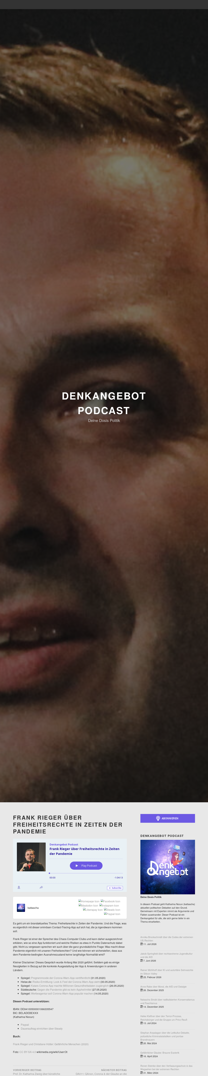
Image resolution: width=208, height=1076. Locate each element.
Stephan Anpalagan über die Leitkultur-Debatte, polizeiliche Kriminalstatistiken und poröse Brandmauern (165, 1036)
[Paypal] (111, 914)
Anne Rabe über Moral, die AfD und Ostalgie (163, 986)
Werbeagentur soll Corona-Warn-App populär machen (62, 993)
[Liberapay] (92, 910)
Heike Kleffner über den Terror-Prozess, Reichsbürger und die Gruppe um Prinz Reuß (163, 1017)
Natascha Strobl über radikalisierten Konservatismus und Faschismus (167, 1001)
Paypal (25, 1024)
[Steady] (111, 910)
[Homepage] (88, 901)
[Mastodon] (87, 906)
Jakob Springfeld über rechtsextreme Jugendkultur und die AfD (166, 955)
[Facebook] (109, 901)
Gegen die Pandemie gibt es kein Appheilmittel (64, 989)
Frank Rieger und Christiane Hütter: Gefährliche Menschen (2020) (51, 1044)
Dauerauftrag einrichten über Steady (42, 1028)
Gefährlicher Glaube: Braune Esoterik (159, 1052)
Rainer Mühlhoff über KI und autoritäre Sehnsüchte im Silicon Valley (166, 971)
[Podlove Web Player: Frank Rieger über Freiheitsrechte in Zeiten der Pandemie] (70, 865)
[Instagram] (108, 906)
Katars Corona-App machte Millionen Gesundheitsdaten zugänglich (70, 986)
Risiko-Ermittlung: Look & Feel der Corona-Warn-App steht (66, 982)
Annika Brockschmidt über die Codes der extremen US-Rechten (166, 938)
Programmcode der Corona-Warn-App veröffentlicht (60, 978)
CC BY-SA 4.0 (28, 1052)
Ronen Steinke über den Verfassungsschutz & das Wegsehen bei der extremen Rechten (166, 1067)
